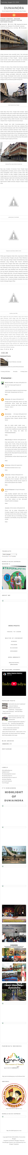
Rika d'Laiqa (8, 439)
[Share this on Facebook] (4, 349)
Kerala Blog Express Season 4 (9, 777)
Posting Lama (24, 371)
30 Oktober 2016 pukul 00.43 (19, 439)
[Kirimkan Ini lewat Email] (2, 353)
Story (11, 28)
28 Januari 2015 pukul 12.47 (17, 399)
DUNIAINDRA (14, 8)
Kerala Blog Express (7, 775)
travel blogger (5, 782)
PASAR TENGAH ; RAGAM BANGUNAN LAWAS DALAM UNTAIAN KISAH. (11, 20)
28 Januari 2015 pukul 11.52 (20, 382)
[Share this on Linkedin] (12, 349)
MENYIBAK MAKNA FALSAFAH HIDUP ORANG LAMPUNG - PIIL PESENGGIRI (16, 717)
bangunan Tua (3, 26)
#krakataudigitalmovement (8, 774)
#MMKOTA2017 (6, 772)
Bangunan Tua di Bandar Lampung (16, 26)
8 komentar (24, 28)
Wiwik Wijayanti (10, 489)
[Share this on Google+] (8, 349)
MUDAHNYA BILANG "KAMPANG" (17, 704)
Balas (6, 394)
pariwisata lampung (7, 781)
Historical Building (5, 28)
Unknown (7, 399)
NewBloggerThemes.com (9, 1142)
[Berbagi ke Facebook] (7, 353)
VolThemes (12, 1140)
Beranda (15, 371)
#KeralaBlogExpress (7, 770)
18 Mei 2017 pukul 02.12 (16, 465)
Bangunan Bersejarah (21, 24)
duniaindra (8, 414)
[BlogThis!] (3, 353)
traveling (16, 28)
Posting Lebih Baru (5, 371)
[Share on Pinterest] (10, 349)
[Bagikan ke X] (5, 353)
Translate (13, 556)
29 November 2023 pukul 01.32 (17, 508)
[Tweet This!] (6, 349)
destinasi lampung (6, 779)
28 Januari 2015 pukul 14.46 (20, 414)
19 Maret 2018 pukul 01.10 (17, 474)
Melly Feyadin (9, 382)
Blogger (14, 1138)
